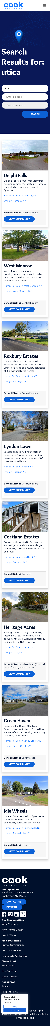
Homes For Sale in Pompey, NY (20, 195)
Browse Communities (13, 945)
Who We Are (8, 965)
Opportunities (9, 976)
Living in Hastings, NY (15, 381)
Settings (14, 1007)
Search (35, 114)
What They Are (10, 924)
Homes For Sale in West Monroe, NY (23, 286)
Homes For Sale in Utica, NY (18, 647)
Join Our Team (9, 971)
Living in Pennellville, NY (17, 833)
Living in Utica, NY (13, 652)
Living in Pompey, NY (15, 201)
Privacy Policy (40, 1014)
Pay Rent (11, 907)
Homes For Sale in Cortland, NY (20, 557)
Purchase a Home (11, 950)
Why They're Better (12, 930)
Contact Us (13, 902)
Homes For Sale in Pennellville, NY (22, 828)
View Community (19, 219)
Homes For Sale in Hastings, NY (20, 376)
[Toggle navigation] (44, 5)
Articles (5, 986)
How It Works (9, 935)
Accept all (14, 1010)
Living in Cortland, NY (15, 562)
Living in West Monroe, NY (17, 291)
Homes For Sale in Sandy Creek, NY (22, 741)
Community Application (14, 956)
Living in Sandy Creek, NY (17, 746)
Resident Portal (10, 992)
